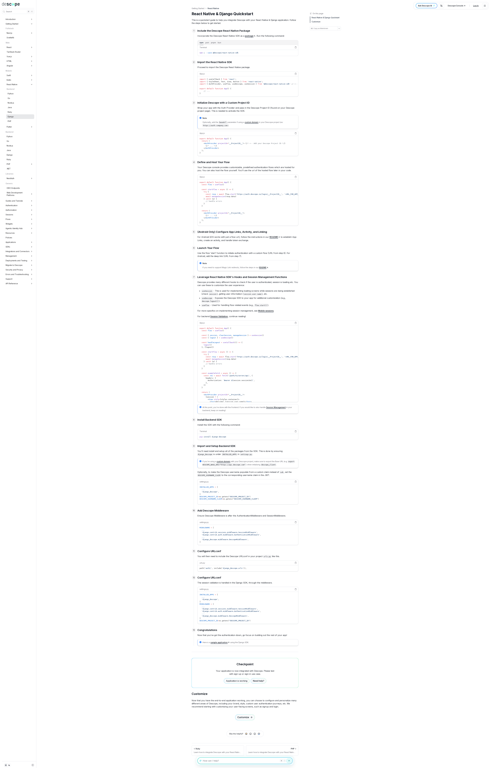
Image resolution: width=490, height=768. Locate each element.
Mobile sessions (266, 310)
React (9, 47)
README (274, 237)
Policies (9, 237)
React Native (12, 84)
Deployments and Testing (16, 260)
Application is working (236, 681)
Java (10, 107)
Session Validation (219, 316)
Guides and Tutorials (14, 201)
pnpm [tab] (213, 42)
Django (11, 116)
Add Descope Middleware (213, 510)
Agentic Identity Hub (14, 228)
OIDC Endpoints (13, 188)
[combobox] (441, 5)
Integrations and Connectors (17, 251)
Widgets (9, 224)
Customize (199, 694)
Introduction (11, 19)
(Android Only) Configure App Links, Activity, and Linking (232, 231)
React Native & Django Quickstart (222, 14)
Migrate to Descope (14, 265)
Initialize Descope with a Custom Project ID (223, 102)
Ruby (10, 112)
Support (9, 279)
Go (9, 98)
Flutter (9, 127)
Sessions (9, 215)
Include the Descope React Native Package (223, 30)
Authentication (11, 205)
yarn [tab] (207, 42)
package (249, 36)
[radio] (246, 734)
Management (11, 256)
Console (455, 6)
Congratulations (207, 630)
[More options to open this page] (339, 28)
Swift (9, 75)
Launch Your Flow (208, 247)
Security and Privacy (14, 270)
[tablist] (248, 42)
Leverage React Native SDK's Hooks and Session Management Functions (242, 277)
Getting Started (12, 24)
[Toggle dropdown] (484, 5)
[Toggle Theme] (7, 765)
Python (11, 94)
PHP (9, 121)
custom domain (251, 122)
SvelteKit (10, 37)
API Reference (12, 283)
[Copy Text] (295, 47)
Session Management (276, 407)
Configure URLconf (209, 551)
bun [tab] (219, 42)
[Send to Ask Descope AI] (289, 760)
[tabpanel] (248, 50)
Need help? (258, 681)
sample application (219, 642)
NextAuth (10, 178)
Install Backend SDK (209, 419)
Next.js (9, 33)
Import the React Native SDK (214, 62)
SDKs (8, 247)
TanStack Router (14, 52)
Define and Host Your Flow (213, 162)
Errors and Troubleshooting (17, 274)
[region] (248, 53)
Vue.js (9, 56)
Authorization (11, 210)
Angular (10, 66)
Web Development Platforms (14, 194)
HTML (9, 61)
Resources (10, 233)
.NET (9, 169)
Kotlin (9, 80)
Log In (476, 6)
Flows (8, 219)
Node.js (11, 103)
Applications (11, 242)
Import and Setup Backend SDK (216, 446)
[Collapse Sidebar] (33, 765)
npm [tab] (201, 42)
